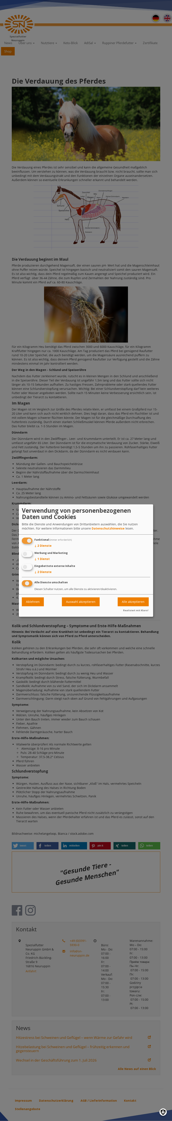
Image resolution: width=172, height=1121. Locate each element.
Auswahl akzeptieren (80, 602)
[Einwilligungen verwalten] (163, 1112)
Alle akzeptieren (133, 602)
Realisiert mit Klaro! (136, 610)
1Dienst (42, 559)
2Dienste (43, 546)
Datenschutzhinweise (108, 528)
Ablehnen (33, 602)
